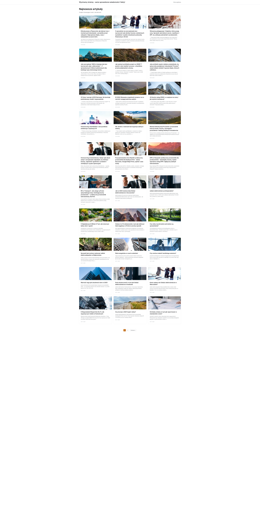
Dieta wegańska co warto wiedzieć (126, 253)
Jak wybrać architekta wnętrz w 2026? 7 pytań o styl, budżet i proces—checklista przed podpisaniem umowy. (128, 66)
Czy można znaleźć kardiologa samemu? (163, 253)
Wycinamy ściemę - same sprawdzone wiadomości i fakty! (102, 2)
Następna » (133, 330)
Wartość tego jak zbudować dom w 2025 (94, 282)
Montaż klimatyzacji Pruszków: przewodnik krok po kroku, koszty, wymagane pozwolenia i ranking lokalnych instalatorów (164, 128)
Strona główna (177, 2)
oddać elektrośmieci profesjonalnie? (162, 191)
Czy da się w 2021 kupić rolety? (125, 312)
